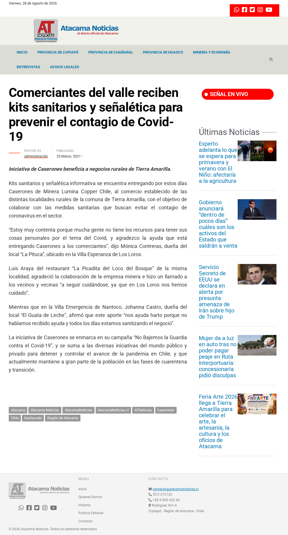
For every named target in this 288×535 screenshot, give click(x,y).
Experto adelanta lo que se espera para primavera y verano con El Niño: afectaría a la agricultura (218, 162)
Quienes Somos (90, 497)
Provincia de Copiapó (57, 52)
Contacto (85, 521)
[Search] (271, 59)
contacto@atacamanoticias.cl (176, 489)
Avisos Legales (64, 67)
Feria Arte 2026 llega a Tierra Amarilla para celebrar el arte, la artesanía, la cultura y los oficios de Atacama (218, 421)
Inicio (22, 52)
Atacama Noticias (45, 410)
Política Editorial (91, 513)
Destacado (33, 418)
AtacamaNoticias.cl (113, 410)
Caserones (165, 410)
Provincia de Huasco (163, 52)
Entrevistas (28, 67)
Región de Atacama (62, 418)
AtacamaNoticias (78, 410)
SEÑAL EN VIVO (228, 94)
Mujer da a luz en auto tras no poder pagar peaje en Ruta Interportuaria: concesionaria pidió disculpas (218, 356)
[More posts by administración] (14, 151)
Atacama (18, 410)
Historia (84, 505)
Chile (15, 418)
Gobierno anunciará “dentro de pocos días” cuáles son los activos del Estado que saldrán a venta (218, 224)
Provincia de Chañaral (110, 52)
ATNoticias (143, 410)
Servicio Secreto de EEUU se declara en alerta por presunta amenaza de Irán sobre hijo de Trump (216, 292)
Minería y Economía (211, 52)
